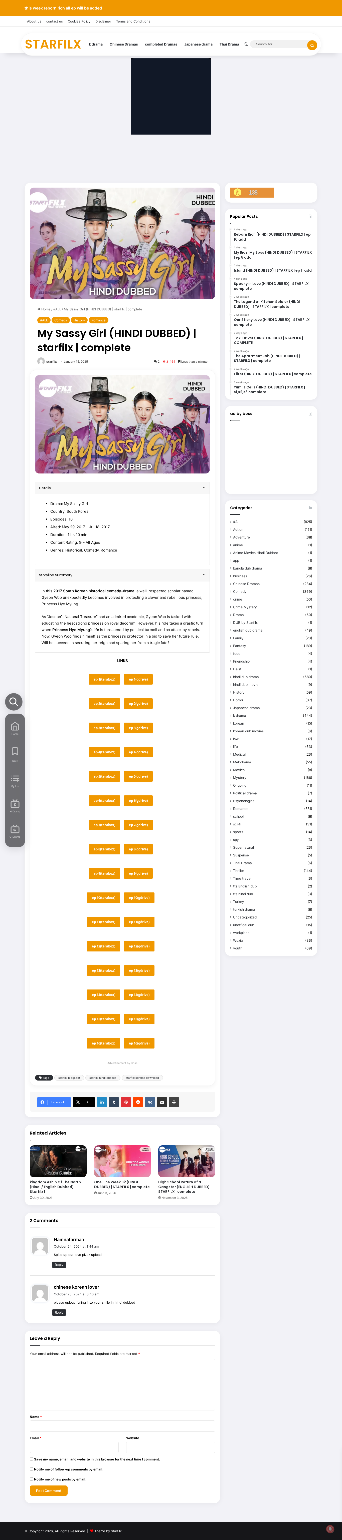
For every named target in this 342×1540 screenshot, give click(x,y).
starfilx (51, 361)
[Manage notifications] (330, 1529)
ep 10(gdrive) (139, 897)
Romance (98, 320)
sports (238, 832)
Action (238, 530)
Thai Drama (229, 44)
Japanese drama (198, 44)
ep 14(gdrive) (139, 994)
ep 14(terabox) (103, 994)
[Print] (174, 1102)
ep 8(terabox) (104, 849)
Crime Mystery (245, 607)
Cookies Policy (79, 21)
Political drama (245, 793)
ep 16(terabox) (103, 1043)
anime (238, 545)
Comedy (60, 320)
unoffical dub (243, 925)
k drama (96, 44)
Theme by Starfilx (108, 1531)
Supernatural (243, 847)
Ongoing (239, 785)
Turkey (238, 902)
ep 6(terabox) (104, 800)
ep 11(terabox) (103, 922)
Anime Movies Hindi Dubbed (255, 553)
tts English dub (245, 886)
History (79, 320)
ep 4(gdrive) (138, 752)
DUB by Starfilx (245, 623)
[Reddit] (138, 1102)
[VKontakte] (150, 1102)
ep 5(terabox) (104, 776)
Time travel (242, 878)
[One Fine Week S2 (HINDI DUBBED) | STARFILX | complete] (122, 1161)
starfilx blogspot (69, 1078)
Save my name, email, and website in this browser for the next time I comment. (97, 1459)
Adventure (241, 537)
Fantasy (239, 646)
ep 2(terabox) (104, 703)
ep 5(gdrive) (138, 776)
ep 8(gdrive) (138, 849)
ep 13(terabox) (103, 970)
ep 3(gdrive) (138, 728)
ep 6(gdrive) (138, 800)
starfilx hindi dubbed (102, 1078)
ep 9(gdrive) (138, 873)
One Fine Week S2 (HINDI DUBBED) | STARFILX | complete (122, 1184)
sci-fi (237, 824)
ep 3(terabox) (104, 728)
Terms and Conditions (133, 21)
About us (34, 21)
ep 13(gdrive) (139, 970)
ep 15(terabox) (103, 1019)
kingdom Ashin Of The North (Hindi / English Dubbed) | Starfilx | (55, 1187)
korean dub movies (248, 731)
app (236, 561)
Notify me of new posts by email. (60, 1479)
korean (238, 723)
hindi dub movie (245, 685)
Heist (237, 669)
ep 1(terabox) (104, 679)
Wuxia (238, 940)
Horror (238, 700)
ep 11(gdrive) (139, 922)
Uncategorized (245, 917)
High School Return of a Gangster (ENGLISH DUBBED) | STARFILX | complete (185, 1187)
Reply (59, 1265)
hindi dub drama (246, 677)
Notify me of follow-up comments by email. (68, 1469)
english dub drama (248, 630)
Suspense (241, 855)
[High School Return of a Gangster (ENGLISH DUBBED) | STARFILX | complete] (186, 1161)
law (236, 739)
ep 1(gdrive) (138, 679)
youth (237, 948)
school (238, 816)
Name (36, 1417)
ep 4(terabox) (104, 752)
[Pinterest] (126, 1102)
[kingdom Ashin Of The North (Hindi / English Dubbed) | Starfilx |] (58, 1161)
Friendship (241, 661)
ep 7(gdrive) (138, 825)
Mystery (239, 778)
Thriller (238, 871)
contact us (54, 21)
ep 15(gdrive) (139, 1019)
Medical (239, 754)
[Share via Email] (162, 1102)
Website (132, 1438)
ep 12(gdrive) (139, 946)
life (235, 747)
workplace (241, 933)
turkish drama (244, 909)
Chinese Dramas (124, 44)
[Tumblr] (114, 1102)
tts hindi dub (243, 894)
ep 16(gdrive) (139, 1043)
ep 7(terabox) (104, 825)
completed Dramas (161, 44)
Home (45, 309)
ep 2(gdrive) (138, 703)
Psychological (244, 801)
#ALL (57, 309)
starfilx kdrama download (142, 1078)
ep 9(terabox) (104, 873)
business (240, 576)
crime (237, 599)
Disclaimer (103, 21)
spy (236, 840)
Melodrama (242, 762)
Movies (239, 770)
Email (35, 1438)
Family (238, 638)
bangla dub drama (247, 568)
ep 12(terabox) (103, 946)
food (236, 654)
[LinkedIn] (102, 1102)
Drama (238, 615)
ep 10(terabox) (103, 897)
